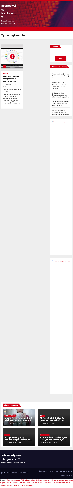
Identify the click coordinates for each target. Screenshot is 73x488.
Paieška (54, 46)
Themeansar (4, 474)
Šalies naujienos (44, 435)
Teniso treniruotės (45, 482)
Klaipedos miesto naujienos (59, 480)
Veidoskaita (35, 482)
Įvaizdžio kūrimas (24, 482)
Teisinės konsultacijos (28, 480)
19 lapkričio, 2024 (11, 84)
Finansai (6, 73)
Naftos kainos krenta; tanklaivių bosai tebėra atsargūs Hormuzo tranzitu (60, 112)
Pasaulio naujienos (10, 415)
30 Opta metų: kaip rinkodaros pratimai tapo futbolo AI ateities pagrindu (60, 95)
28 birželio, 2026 (46, 442)
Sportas (7, 435)
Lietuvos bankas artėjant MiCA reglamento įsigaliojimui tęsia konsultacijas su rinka (11, 82)
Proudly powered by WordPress (9, 472)
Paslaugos (69, 475)
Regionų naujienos (13, 485)
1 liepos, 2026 (10, 423)
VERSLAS (69, 471)
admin (18, 423)
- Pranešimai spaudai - (59, 482)
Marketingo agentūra (13, 480)
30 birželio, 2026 (11, 442)
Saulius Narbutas (12, 482)
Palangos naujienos (27, 485)
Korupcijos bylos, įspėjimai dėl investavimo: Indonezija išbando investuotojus (61, 76)
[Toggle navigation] (38, 29)
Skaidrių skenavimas (42, 480)
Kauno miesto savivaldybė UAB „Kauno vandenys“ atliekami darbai (60, 103)
